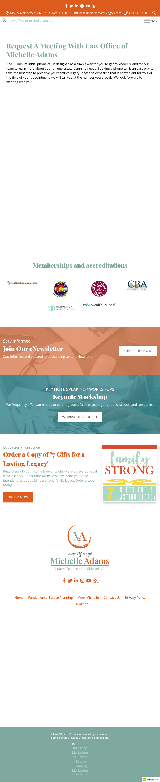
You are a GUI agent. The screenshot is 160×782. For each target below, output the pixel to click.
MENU (154, 20)
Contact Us (112, 597)
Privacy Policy (135, 597)
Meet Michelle (88, 597)
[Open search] (154, 13)
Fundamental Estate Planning (50, 597)
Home (19, 597)
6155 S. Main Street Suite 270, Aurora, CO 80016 (40, 13)
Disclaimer (80, 604)
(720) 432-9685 (138, 13)
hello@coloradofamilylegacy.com (100, 13)
